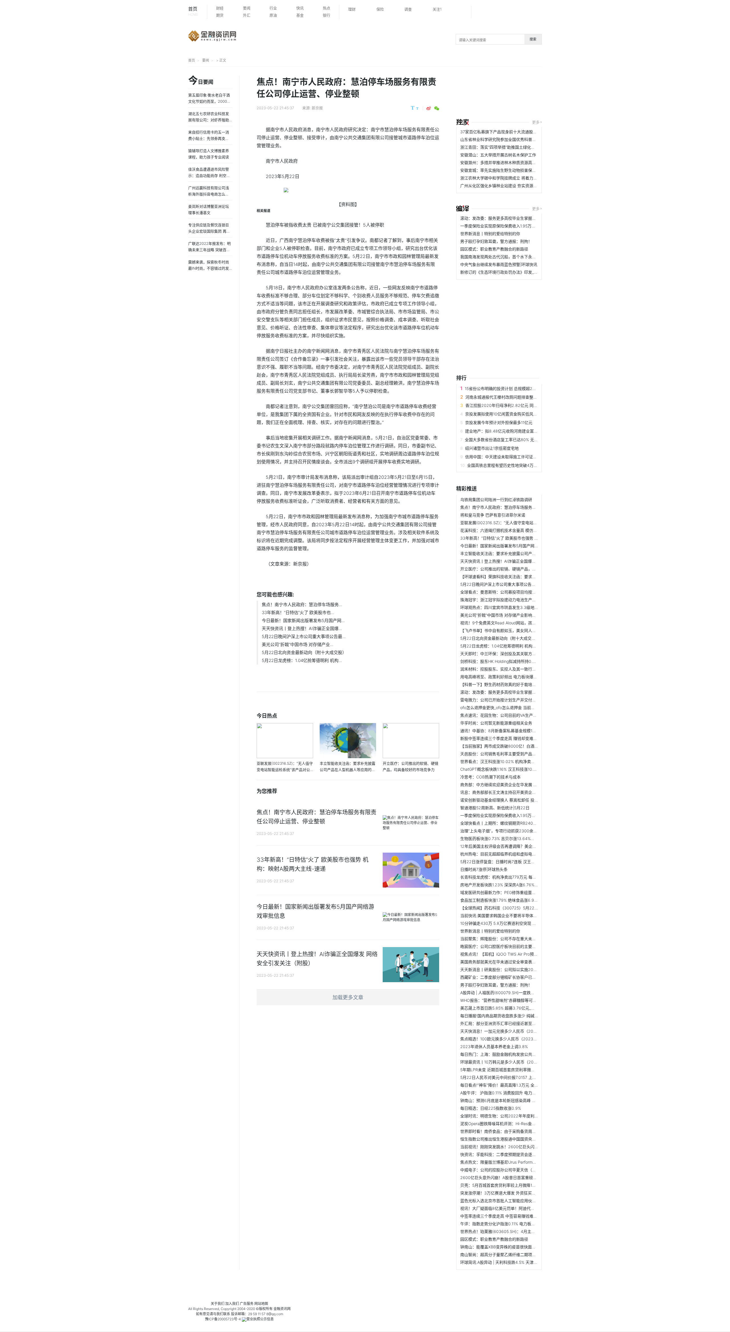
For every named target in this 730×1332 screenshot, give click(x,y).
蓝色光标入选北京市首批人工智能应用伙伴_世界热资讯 (509, 1200)
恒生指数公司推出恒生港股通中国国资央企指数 (502, 1139)
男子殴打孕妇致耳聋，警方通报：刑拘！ (496, 241)
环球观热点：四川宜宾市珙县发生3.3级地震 (499, 607)
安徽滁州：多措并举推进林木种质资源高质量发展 (504, 162)
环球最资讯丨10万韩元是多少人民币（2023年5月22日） (511, 1061)
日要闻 (200, 81)
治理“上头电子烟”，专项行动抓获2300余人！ (500, 830)
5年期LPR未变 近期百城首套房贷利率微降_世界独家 (506, 1069)
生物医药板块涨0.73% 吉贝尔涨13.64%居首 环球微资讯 (510, 838)
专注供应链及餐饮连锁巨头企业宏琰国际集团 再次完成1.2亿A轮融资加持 (209, 231)
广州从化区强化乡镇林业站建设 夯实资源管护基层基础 (508, 185)
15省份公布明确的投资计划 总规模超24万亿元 (506, 388)
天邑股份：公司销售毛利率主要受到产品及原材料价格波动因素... (517, 753)
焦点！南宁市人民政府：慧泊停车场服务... (302, 604)
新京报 (317, 108)
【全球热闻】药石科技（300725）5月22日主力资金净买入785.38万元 (524, 907)
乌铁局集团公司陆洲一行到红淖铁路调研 (496, 499)
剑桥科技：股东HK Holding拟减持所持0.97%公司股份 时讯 (512, 661)
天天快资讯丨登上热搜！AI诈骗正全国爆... (302, 628)
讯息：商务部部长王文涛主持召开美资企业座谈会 (504, 792)
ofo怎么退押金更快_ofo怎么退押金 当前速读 (499, 707)
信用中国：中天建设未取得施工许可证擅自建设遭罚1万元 (516, 456)
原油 (273, 15)
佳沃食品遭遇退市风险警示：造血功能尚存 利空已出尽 (209, 175)
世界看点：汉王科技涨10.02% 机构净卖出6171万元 (505, 761)
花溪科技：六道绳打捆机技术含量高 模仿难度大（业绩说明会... (516, 530)
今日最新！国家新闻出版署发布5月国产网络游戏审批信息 (511, 545)
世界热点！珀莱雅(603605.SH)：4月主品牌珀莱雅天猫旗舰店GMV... (521, 1231)
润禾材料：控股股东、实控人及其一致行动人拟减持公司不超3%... (518, 669)
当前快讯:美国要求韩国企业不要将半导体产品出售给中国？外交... (518, 915)
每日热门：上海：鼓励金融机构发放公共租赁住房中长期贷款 (514, 1054)
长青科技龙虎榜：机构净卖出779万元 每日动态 (502, 877)
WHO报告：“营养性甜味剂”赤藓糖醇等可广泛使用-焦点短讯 (513, 1000)
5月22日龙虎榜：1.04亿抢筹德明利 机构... (302, 660)
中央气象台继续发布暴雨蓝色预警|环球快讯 (498, 264)
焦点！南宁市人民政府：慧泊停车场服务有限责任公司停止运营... (517, 507)
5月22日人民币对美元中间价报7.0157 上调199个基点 (507, 1077)
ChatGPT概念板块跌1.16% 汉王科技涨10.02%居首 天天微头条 (515, 769)
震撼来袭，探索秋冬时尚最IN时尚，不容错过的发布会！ (208, 268)
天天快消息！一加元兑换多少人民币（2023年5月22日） (511, 1031)
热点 (326, 8)
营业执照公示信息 (260, 1319)
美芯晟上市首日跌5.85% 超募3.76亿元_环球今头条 (505, 1008)
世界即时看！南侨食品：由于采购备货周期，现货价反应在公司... (517, 1131)
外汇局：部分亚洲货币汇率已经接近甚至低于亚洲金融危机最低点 (518, 1023)
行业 (273, 8)
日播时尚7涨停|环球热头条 (484, 869)
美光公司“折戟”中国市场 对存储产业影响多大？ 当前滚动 (510, 615)
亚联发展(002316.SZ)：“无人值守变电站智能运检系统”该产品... (517, 522)
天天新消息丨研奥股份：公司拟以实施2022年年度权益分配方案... (519, 969)
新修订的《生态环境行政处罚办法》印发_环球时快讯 (507, 272)
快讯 (300, 8)
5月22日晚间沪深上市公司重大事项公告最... (304, 636)
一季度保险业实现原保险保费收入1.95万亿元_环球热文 (508, 225)
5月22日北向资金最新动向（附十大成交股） (304, 652)
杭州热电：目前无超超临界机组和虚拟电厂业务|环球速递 (510, 853)
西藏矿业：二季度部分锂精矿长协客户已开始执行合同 (508, 977)
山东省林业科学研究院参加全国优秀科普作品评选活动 (508, 139)
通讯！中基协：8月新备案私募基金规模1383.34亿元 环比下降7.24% (521, 730)
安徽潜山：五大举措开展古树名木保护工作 (498, 154)
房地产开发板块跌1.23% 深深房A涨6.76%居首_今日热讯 (510, 884)
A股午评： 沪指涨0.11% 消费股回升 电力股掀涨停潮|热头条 (512, 1092)
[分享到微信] (436, 108)
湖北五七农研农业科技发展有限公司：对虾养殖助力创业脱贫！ (208, 119)
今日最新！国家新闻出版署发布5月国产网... (303, 620)
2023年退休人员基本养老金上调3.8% (494, 1046)
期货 (220, 15)
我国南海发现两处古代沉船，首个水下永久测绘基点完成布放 (514, 256)
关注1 (437, 9)
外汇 (246, 15)
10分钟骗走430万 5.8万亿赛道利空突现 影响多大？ (506, 923)
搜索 (533, 39)
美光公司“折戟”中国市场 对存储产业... (297, 644)
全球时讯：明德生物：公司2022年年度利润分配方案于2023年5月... (521, 1115)
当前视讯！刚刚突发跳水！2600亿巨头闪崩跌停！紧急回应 (513, 1146)
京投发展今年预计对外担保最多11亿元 (498, 422)
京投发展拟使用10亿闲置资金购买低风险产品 (505, 413)
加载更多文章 (347, 997)
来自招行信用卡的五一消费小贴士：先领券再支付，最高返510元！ (208, 138)
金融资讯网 (282, 1309)
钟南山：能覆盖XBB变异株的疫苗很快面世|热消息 (504, 1246)
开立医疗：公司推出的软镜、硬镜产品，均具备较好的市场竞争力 (518, 568)
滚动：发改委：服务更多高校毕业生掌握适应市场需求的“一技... (516, 218)
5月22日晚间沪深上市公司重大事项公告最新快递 (504, 584)
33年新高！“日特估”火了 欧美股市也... (298, 612)
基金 (300, 15)
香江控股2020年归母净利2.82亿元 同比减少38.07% (512, 405)
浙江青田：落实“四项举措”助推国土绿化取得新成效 (505, 147)
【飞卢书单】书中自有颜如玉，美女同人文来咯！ (504, 630)
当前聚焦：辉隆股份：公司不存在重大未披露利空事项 (508, 938)
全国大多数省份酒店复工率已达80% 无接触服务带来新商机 (517, 439)
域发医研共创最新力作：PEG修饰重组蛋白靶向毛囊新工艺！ (514, 892)
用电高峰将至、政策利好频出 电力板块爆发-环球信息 (507, 676)
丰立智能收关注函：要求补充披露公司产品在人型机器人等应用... (517, 553)
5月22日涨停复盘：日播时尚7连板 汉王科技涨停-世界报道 (512, 861)
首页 (193, 11)
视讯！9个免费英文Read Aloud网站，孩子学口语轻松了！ (512, 622)
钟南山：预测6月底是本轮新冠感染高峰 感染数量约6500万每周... (518, 1100)
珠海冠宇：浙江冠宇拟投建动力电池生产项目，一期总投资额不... (517, 599)
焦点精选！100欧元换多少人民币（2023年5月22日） (508, 1038)
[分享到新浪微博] (428, 108)
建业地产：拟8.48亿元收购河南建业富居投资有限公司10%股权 (521, 431)
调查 (408, 9)
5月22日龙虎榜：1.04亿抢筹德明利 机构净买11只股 (506, 645)
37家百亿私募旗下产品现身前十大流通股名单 (500, 131)
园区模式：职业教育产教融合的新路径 (494, 249)
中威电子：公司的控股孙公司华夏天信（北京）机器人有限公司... (517, 1169)
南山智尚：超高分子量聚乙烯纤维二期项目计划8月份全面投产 (515, 1254)
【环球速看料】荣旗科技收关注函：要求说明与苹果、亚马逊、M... (519, 576)
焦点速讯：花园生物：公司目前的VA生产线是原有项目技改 (512, 715)
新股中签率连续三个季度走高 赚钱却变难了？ (500, 738)
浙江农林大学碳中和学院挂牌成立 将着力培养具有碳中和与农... (516, 177)
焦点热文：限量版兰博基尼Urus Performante (500, 1162)
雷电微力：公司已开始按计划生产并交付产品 (500, 699)
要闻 (246, 8)
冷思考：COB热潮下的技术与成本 (490, 776)
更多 (536, 122)
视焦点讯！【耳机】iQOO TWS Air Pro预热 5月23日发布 (511, 954)
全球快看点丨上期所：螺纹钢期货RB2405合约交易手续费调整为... (519, 823)
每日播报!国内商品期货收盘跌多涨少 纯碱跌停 (501, 1015)
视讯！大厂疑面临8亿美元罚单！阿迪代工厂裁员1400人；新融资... (519, 1208)
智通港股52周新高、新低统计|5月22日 (495, 807)
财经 (220, 8)
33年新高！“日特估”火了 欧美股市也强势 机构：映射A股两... (514, 538)
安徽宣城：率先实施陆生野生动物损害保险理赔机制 (506, 170)
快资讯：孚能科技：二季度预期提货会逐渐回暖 (502, 1154)
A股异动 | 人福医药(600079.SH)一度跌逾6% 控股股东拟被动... (516, 992)
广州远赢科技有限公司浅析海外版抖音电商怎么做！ (208, 194)
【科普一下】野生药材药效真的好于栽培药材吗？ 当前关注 (512, 684)
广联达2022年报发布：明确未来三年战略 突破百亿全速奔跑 (209, 249)
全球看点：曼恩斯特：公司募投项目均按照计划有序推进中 (512, 592)
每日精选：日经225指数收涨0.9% (490, 1108)
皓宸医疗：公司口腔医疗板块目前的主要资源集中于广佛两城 (514, 946)
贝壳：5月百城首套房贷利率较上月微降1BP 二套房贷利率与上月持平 (521, 1185)
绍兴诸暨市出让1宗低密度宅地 (492, 448)
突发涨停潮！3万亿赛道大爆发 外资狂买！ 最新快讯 (506, 1192)
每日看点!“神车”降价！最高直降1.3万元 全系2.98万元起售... (513, 1085)
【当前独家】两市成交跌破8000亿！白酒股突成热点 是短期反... (517, 746)
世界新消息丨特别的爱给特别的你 (490, 233)
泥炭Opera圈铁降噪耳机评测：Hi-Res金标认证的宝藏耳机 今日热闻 (520, 1123)
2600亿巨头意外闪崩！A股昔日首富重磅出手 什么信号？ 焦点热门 (519, 1177)
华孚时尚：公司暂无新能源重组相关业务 (496, 723)
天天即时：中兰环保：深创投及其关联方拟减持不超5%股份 (512, 653)
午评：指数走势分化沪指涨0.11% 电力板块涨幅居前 (505, 1223)
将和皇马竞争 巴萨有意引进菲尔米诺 (492, 514)
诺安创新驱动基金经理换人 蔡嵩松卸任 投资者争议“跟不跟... (513, 800)
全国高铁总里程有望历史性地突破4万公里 (504, 465)
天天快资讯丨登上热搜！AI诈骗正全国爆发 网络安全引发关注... (516, 561)
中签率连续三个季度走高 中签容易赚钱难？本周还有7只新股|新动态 (520, 1216)
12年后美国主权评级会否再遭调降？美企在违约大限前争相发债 (516, 846)
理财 (352, 9)
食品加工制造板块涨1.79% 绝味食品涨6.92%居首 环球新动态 (514, 900)
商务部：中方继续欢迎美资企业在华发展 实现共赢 (504, 784)
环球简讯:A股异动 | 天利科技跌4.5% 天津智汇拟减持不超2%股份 (517, 1262)
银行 (326, 15)
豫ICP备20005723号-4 (223, 1319)
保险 (380, 9)
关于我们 (217, 1303)
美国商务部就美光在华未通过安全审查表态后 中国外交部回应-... (517, 961)
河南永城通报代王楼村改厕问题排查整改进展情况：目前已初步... (523, 397)
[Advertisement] (567, 93)
